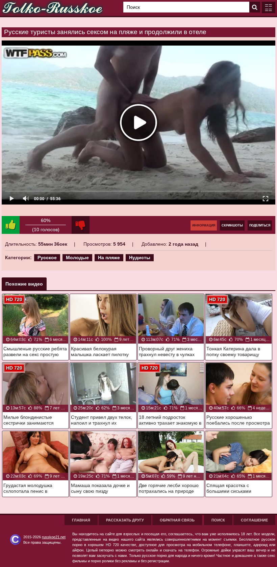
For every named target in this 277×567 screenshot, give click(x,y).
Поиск (218, 520)
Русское (47, 257)
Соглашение (254, 520)
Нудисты (139, 257)
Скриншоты (232, 225)
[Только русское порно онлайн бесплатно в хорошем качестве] (52, 8)
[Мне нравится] (11, 225)
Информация (203, 225)
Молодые (77, 257)
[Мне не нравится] (81, 225)
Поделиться (259, 225)
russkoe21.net (54, 537)
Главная (81, 520)
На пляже (109, 257)
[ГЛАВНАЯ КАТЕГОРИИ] (268, 7)
